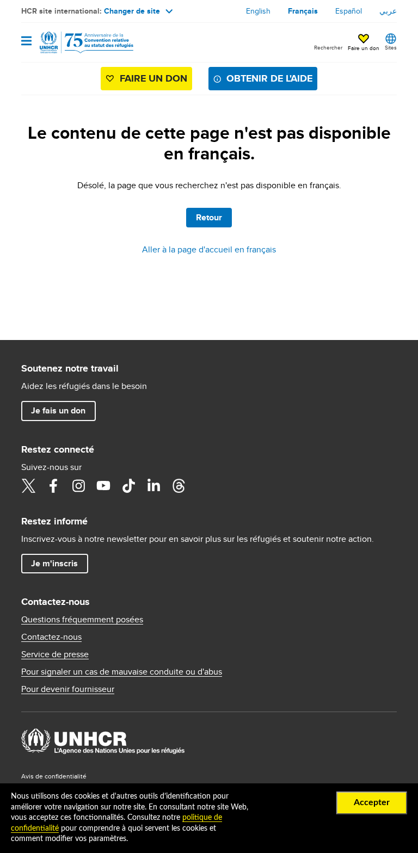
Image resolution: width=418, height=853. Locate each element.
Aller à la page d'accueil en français (209, 249)
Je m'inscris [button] (54, 563)
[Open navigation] (26, 41)
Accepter (372, 802)
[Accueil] (77, 42)
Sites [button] (391, 47)
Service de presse (55, 654)
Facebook (53, 486)
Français (303, 10)
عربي (388, 10)
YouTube (103, 486)
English (258, 10)
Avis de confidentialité (54, 776)
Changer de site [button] (132, 10)
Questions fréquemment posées (82, 620)
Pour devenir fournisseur (67, 689)
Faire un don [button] (363, 48)
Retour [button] (209, 217)
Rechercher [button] (328, 47)
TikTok (128, 486)
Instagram (78, 486)
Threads (178, 486)
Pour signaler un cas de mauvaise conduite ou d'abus (121, 672)
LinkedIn (153, 486)
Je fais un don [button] (58, 410)
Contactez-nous (51, 637)
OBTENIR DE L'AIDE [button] (269, 78)
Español (348, 10)
